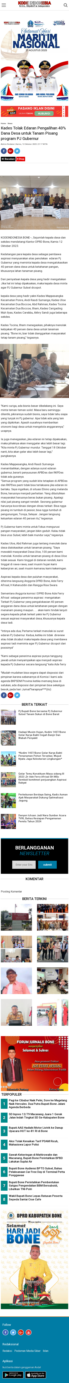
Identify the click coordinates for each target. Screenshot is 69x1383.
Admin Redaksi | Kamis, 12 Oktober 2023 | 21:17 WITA (24, 144)
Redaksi (7, 1350)
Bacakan (9, 158)
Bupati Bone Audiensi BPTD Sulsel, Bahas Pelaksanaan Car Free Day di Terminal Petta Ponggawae (37, 1172)
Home (3, 123)
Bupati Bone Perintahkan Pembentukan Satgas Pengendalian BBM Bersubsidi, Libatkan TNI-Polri (34, 1186)
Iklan (45, 1350)
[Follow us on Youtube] (28, 1332)
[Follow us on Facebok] (5, 1332)
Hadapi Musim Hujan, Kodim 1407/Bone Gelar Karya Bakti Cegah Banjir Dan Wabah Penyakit (42, 735)
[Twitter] (17, 151)
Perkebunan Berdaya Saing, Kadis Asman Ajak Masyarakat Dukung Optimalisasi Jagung (43, 797)
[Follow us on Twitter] (13, 1332)
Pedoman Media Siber (27, 1350)
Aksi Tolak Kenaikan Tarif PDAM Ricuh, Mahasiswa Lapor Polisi (33, 1142)
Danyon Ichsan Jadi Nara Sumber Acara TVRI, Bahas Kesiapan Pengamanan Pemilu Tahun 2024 (42, 818)
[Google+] (10, 151)
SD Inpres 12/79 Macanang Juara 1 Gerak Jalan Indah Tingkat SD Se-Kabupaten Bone (36, 1115)
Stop (21, 158)
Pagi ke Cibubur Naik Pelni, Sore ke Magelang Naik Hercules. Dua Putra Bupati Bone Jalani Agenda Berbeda (38, 1104)
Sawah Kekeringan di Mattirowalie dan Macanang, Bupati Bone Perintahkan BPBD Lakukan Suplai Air (36, 1158)
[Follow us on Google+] (21, 1332)
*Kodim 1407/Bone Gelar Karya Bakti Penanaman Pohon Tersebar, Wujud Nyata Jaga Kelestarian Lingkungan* (40, 755)
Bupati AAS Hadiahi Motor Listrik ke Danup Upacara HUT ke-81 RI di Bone (36, 1129)
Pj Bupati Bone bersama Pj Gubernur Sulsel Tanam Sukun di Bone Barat (40, 713)
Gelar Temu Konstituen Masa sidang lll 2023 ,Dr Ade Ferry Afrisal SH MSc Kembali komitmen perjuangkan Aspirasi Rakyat (42, 778)
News (10, 123)
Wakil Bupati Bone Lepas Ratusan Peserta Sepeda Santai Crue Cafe (35, 1197)
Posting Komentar (11, 891)
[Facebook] (4, 151)
